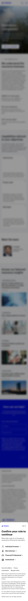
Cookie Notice (5, 570)
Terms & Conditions (7, 568)
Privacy (16, 568)
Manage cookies (15, 570)
